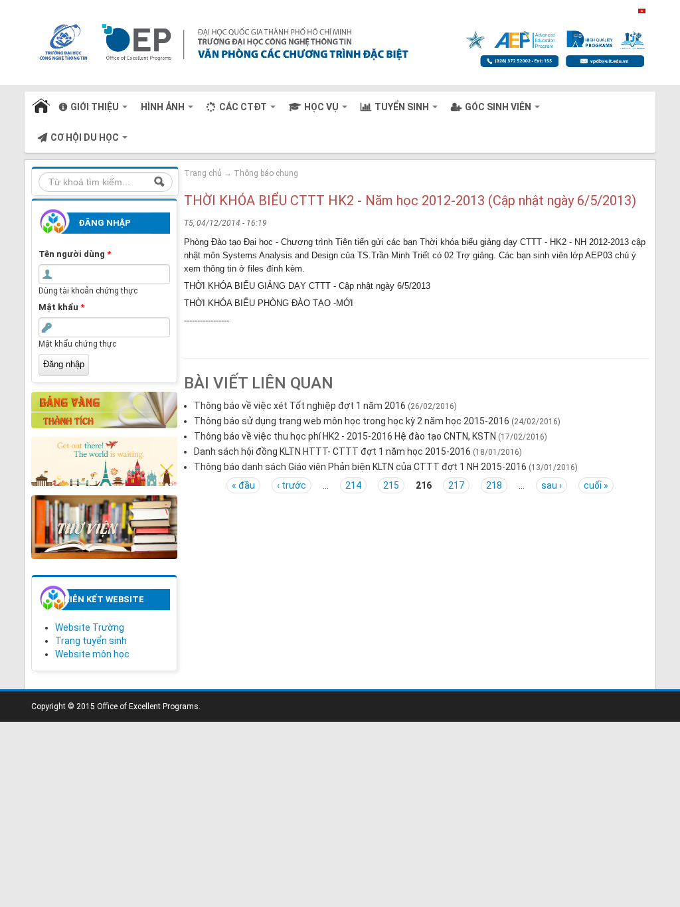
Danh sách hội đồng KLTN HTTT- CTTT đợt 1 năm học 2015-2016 (332, 451)
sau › (551, 485)
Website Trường (89, 627)
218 (494, 485)
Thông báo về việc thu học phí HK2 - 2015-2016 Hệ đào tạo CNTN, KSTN (345, 436)
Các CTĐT (244, 107)
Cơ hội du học (85, 137)
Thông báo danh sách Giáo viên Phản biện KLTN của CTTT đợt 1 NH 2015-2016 (360, 466)
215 (391, 485)
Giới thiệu (95, 107)
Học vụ (322, 107)
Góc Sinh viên (499, 107)
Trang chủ (41, 107)
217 (456, 485)
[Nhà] (330, 42)
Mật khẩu (61, 307)
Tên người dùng (75, 254)
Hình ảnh (164, 107)
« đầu (243, 485)
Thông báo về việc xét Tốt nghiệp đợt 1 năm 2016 (300, 405)
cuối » (596, 485)
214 (353, 485)
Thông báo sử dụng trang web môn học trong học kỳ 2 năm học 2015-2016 (351, 421)
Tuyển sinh (403, 107)
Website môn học (92, 654)
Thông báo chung (266, 173)
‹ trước (291, 485)
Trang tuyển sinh (91, 640)
